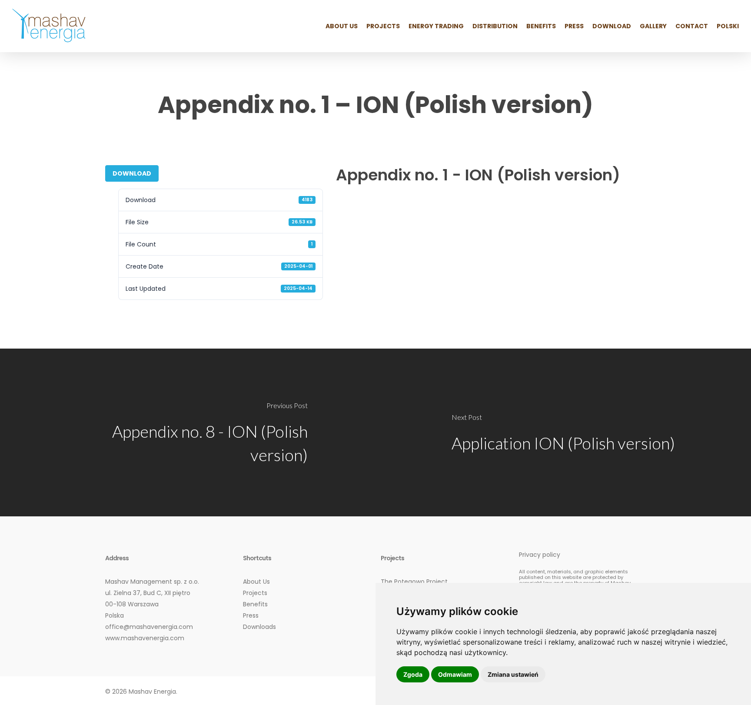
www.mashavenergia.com (144, 638)
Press (251, 615)
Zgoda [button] (412, 674)
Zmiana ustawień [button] (513, 674)
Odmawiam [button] (455, 674)
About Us (256, 581)
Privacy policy (539, 554)
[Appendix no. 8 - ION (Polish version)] (188, 432)
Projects (255, 593)
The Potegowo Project (414, 581)
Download (132, 173)
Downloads (259, 626)
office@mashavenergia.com (149, 626)
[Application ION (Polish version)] (563, 432)
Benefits (255, 604)
